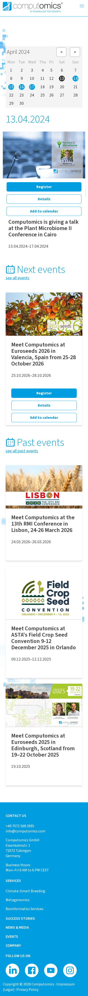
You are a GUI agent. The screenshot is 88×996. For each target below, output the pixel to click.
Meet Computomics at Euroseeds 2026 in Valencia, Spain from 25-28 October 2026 (43, 354)
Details (44, 198)
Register (44, 186)
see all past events (22, 451)
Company (13, 945)
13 (62, 78)
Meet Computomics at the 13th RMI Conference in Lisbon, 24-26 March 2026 (43, 524)
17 (32, 87)
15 (11, 87)
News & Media (17, 927)
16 (21, 87)
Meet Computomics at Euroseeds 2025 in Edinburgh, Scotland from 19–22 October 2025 (43, 745)
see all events (17, 278)
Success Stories (20, 918)
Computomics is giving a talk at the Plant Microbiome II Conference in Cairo (43, 228)
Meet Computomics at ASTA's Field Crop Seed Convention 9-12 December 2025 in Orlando (43, 638)
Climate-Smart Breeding (25, 890)
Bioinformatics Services (24, 908)
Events (12, 936)
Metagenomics (18, 899)
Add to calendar (44, 211)
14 (75, 78)
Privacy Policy (27, 989)
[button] (82, 6)
